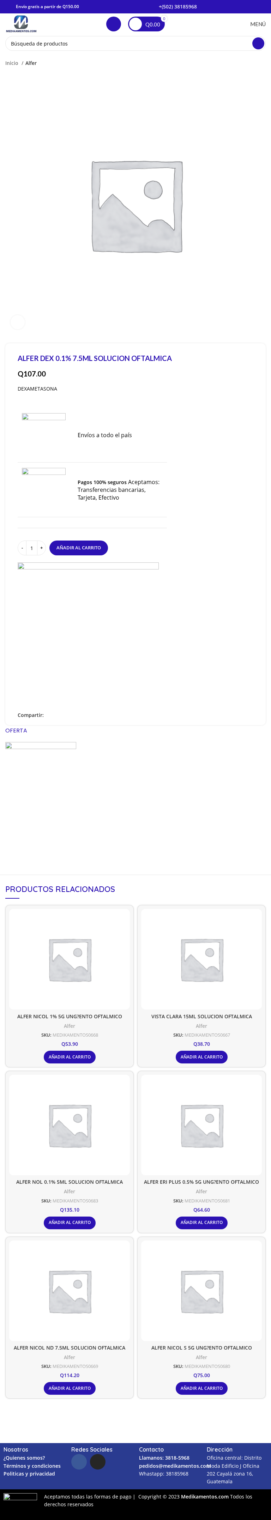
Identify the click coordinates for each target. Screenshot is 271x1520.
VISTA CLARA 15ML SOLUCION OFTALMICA (201, 1016)
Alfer (31, 63)
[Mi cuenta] (114, 24)
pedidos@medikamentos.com (175, 1465)
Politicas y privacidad (29, 1473)
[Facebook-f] (79, 1462)
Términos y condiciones (32, 1465)
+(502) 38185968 (178, 6)
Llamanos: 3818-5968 (164, 1457)
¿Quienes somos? (24, 1457)
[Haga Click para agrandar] (18, 322)
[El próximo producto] (262, 63)
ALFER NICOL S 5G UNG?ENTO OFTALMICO (201, 1347)
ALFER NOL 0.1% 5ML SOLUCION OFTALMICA (69, 1181)
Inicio (12, 63)
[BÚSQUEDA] (258, 43)
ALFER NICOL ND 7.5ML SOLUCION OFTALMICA (69, 1347)
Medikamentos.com (205, 1496)
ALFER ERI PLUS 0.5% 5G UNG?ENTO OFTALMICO (201, 1181)
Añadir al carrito (78, 547)
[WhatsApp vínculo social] (74, 715)
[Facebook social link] (50, 715)
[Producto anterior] (248, 63)
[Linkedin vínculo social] (66, 715)
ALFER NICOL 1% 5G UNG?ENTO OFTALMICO (69, 1016)
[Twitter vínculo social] (58, 715)
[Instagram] (98, 1462)
